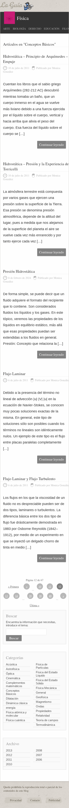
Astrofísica (12, 669)
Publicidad (54, 800)
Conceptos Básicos (13, 692)
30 (40, 596)
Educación (51, 28)
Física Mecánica (46, 688)
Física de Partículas (42, 666)
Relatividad (43, 715)
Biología (19, 28)
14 (16, 596)
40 (50, 596)
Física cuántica (15, 720)
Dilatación (12, 698)
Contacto (35, 800)
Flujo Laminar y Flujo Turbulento (29, 478)
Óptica (10, 673)
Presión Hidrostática (19, 271)
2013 (9, 750)
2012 (9, 755)
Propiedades (44, 711)
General (41, 692)
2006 (39, 759)
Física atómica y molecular (16, 714)
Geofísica (42, 697)
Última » (34, 605)
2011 (9, 759)
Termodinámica (45, 724)
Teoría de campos (47, 720)
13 (6, 596)
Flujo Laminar (14, 373)
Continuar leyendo (51, 144)
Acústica (11, 664)
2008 (39, 750)
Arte (6, 28)
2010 (9, 764)
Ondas (40, 706)
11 (49, 586)
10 (40, 586)
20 (30, 596)
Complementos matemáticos (15, 684)
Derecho (35, 28)
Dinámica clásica (16, 703)
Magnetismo (43, 701)
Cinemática (13, 678)
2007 (39, 755)
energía (10, 707)
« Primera (13, 586)
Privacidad (15, 800)
